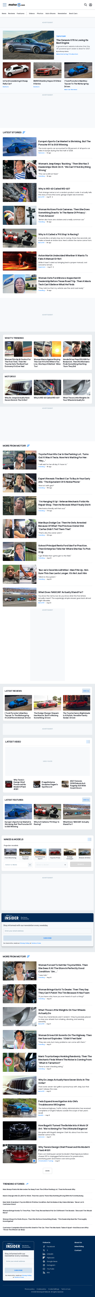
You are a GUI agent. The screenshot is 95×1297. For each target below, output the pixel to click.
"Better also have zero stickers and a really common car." (61, 219)
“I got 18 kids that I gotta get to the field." (54, 556)
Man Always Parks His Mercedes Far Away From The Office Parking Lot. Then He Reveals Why (39, 1189)
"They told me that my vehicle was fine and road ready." (61, 288)
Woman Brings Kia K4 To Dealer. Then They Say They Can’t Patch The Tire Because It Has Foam (63, 991)
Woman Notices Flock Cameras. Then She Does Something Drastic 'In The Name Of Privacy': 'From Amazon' (64, 212)
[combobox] (18, 865)
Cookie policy (41, 1289)
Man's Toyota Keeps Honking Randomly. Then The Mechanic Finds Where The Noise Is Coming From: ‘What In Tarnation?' (65, 1059)
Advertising (79, 1246)
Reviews (11, 13)
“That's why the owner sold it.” (50, 533)
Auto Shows (50, 13)
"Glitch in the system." (47, 577)
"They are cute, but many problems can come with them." (62, 1042)
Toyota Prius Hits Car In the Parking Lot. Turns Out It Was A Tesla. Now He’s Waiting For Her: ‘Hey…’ (63, 457)
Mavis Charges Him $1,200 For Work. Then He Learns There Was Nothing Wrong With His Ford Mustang (43, 1196)
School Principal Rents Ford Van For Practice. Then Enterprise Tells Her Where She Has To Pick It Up (64, 549)
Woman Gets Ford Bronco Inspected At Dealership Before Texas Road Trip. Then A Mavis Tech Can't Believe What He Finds (64, 281)
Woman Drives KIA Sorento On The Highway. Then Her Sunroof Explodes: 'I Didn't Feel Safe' (65, 1037)
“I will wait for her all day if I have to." (52, 464)
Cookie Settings (53, 1289)
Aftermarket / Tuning (45, 1161)
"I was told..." (43, 975)
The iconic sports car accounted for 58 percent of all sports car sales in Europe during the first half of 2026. (64, 149)
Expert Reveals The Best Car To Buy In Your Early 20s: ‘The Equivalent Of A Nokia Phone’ (64, 480)
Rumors (6, 87)
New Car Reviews (70, 89)
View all (86, 691)
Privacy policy (30, 1289)
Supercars (41, 267)
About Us (78, 1242)
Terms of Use (36, 943)
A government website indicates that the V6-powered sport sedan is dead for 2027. (73, 47)
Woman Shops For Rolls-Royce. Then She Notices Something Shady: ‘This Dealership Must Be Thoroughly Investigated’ (45, 1220)
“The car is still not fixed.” (48, 174)
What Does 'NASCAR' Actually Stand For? (60, 592)
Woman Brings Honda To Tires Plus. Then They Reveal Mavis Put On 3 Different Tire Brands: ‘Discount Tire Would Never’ (47, 1211)
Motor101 (41, 197)
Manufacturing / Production (67, 54)
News (4, 13)
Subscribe (47, 938)
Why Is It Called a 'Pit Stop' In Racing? (58, 234)
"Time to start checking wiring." (50, 1066)
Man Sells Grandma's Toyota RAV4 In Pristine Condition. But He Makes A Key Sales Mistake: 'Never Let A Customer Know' (43, 1203)
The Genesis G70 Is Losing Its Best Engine (72, 41)
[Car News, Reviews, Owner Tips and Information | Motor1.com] (16, 5)
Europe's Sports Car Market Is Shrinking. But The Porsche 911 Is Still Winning (64, 143)
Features (20, 13)
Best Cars (73, 13)
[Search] (85, 4)
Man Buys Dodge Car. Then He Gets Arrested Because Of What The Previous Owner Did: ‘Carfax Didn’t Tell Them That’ (62, 526)
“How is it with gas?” (46, 485)
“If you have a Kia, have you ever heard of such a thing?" (61, 996)
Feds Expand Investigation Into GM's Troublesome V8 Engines (58, 1103)
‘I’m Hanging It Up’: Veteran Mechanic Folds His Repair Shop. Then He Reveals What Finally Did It (64, 503)
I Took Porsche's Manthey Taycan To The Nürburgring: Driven (76, 84)
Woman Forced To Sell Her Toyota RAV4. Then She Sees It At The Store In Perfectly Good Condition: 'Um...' (63, 968)
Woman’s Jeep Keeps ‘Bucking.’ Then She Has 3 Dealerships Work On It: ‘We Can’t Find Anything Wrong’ (64, 167)
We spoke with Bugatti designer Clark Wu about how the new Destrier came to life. (63, 1133)
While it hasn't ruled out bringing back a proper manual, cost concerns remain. (62, 263)
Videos (32, 13)
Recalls (40, 1115)
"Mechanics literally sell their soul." (52, 508)
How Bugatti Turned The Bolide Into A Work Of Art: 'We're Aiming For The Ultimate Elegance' (63, 1127)
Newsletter (62, 13)
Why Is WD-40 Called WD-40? (54, 188)
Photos (40, 13)
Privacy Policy (25, 943)
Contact (77, 1250)
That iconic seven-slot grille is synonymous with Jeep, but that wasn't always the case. (63, 1088)
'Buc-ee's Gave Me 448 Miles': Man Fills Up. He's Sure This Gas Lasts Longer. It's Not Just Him (63, 571)
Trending (41, 176)
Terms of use (65, 1289)
